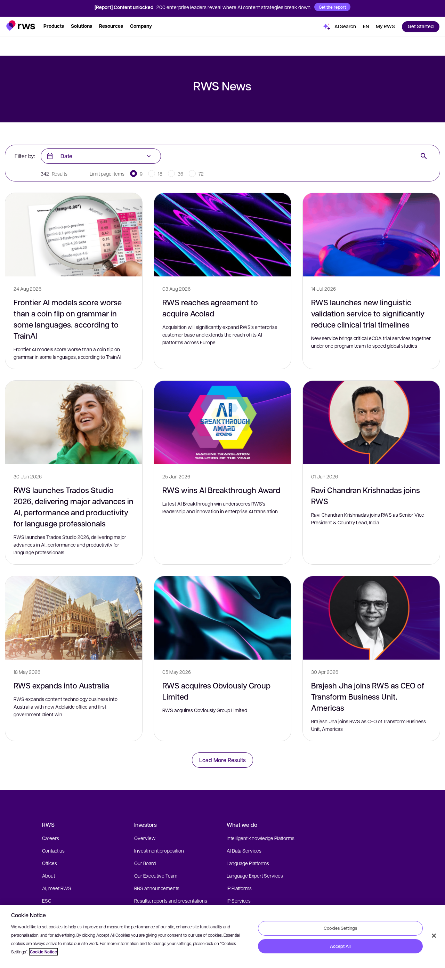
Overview (144, 838)
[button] (21, 25)
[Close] (434, 935)
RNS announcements (156, 888)
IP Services (239, 900)
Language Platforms (248, 863)
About (48, 875)
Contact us (53, 850)
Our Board (145, 863)
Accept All (340, 946)
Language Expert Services (255, 875)
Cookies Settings (340, 928)
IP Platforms (239, 888)
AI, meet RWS (56, 888)
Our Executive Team (155, 875)
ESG (46, 900)
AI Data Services (244, 850)
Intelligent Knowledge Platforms (260, 838)
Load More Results (222, 760)
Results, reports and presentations (170, 900)
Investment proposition (159, 850)
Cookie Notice (43, 952)
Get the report (332, 7)
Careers (50, 838)
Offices (49, 863)
